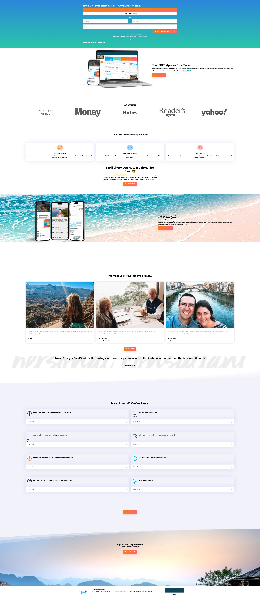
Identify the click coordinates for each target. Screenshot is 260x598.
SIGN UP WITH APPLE (131, 14)
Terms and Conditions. (142, 36)
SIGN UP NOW (159, 74)
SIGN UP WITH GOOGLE (131, 10)
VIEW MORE (130, 348)
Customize (173, 594)
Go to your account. (137, 34)
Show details (95, 595)
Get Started (130, 511)
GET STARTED (130, 183)
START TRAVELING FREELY (165, 31)
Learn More (31, 421)
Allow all (174, 590)
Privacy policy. (130, 39)
